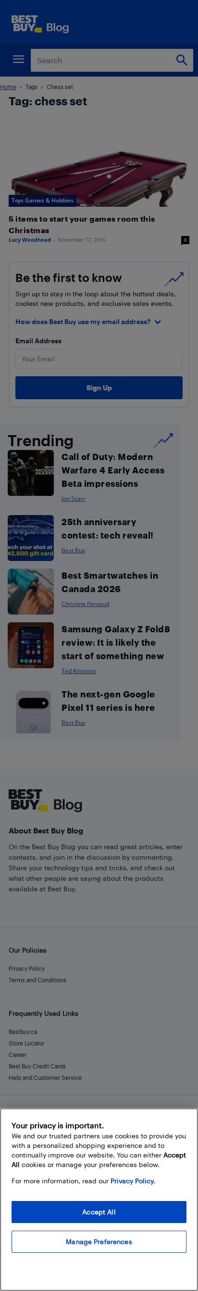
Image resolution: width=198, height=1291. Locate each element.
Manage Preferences (99, 1241)
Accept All (98, 1212)
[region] (99, 1199)
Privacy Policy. (133, 1181)
